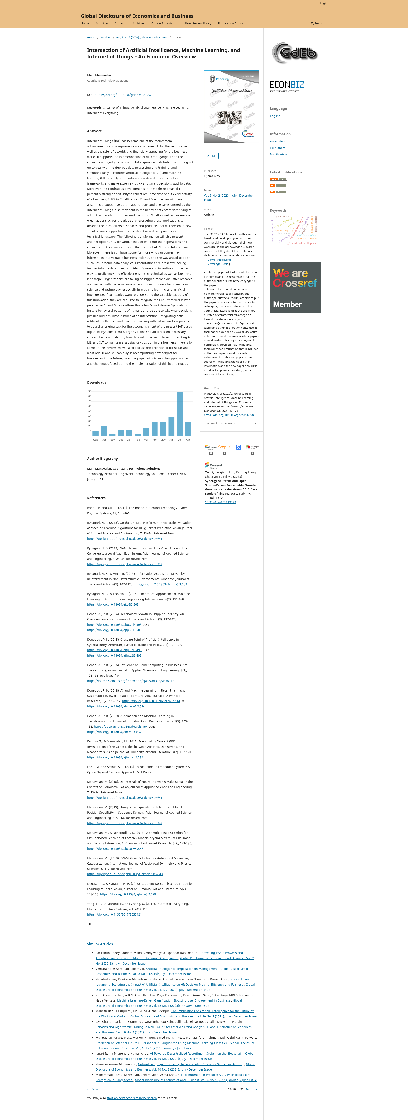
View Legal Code (218, 264)
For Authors (277, 148)
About (100, 23)
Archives (138, 23)
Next (249, 1089)
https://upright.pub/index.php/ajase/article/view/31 (124, 539)
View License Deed (219, 260)
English (275, 116)
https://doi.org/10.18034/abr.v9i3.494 (121, 726)
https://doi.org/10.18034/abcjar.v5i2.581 (116, 849)
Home (85, 23)
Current (120, 23)
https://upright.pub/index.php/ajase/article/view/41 (124, 798)
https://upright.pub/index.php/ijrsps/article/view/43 (125, 874)
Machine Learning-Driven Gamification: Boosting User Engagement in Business (174, 1000)
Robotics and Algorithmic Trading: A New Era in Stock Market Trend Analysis (150, 1027)
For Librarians (278, 154)
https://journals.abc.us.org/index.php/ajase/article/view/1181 (131, 681)
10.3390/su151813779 (220, 502)
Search (319, 23)
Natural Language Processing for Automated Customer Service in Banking (191, 1064)
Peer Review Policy (198, 23)
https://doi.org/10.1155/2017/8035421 (114, 914)
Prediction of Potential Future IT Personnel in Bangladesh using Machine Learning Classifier (162, 1043)
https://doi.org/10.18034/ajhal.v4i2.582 (115, 757)
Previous (98, 1089)
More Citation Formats (221, 423)
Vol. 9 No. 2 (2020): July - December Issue (141, 37)
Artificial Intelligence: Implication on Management (182, 969)
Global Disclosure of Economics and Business (137, 15)
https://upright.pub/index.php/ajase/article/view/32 (124, 564)
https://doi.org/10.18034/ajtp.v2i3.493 (114, 650)
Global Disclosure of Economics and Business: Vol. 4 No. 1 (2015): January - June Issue (196, 1080)
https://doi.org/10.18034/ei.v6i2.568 (113, 604)
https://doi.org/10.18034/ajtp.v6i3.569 (160, 584)
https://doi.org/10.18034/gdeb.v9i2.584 (123, 95)
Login (323, 3)
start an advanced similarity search (132, 1098)
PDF (213, 156)
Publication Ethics (230, 23)
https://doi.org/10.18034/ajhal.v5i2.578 (128, 894)
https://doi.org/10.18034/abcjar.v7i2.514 (151, 701)
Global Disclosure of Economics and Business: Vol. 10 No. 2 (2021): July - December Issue (193, 1016)
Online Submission (164, 23)
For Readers (277, 141)
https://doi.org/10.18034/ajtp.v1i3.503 (114, 625)
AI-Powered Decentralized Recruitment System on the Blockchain (197, 1053)
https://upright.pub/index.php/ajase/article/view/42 (124, 823)
